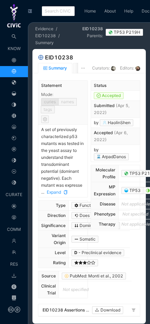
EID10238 (45, 35)
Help (128, 11)
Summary (44, 42)
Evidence (44, 28)
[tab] (55, 68)
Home (90, 11)
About (110, 11)
